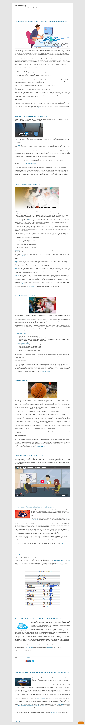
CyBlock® (16, 261)
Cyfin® (16, 268)
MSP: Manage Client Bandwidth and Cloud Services (30, 455)
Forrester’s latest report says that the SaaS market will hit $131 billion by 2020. (38, 618)
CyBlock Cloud (17, 250)
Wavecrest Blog (20, 6)
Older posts (17, 721)
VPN (19, 145)
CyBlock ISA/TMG (36, 705)
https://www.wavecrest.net (30, 163)
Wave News (29, 11)
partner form (49, 647)
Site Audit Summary (20, 555)
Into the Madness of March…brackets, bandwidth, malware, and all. (35, 507)
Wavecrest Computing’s (40, 698)
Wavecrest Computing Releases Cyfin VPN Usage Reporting (32, 116)
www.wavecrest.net (18, 175)
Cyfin (69, 560)
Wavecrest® (17, 275)
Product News (36, 11)
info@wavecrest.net (26, 255)
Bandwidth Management (21, 333)
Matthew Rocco (54, 712)
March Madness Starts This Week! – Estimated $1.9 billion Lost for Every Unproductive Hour (42, 672)
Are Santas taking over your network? (26, 295)
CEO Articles (21, 11)
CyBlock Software (56, 560)
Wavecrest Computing (65, 543)
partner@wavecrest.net (28, 654)
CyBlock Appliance (44, 705)
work (29, 219)
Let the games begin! (21, 380)
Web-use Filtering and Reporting (23, 343)
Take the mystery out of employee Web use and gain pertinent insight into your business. (41, 21)
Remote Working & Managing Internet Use (27, 184)
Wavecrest (24, 283)
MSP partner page (29, 647)
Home (16, 11)
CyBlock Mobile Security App (20, 705)
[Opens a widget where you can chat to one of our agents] (80, 723)
